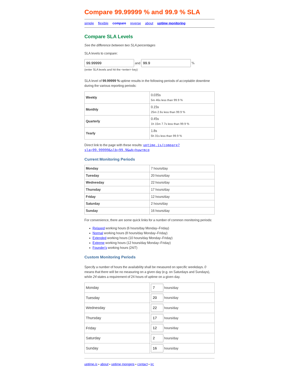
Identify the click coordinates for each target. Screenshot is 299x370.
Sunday (92, 348)
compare (119, 23)
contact (142, 364)
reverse (135, 23)
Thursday (93, 318)
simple (89, 23)
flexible (103, 23)
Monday (92, 288)
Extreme (99, 243)
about (149, 23)
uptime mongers (122, 364)
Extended (99, 238)
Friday (91, 328)
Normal (98, 233)
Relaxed (99, 228)
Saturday (93, 338)
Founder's (100, 247)
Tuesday (93, 298)
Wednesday (95, 308)
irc (152, 364)
